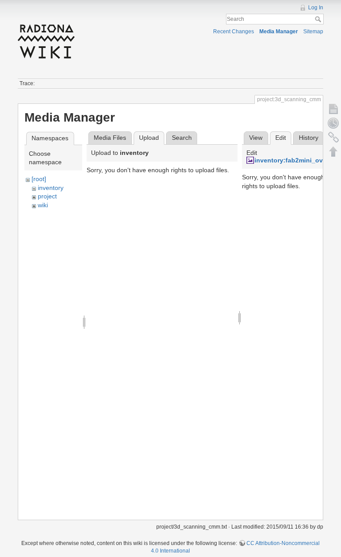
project (47, 196)
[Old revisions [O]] (333, 123)
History (308, 137)
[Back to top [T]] (333, 151)
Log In (315, 7)
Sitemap (313, 31)
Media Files (110, 137)
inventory (50, 187)
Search (319, 19)
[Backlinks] (333, 137)
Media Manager (278, 31)
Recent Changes (233, 31)
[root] (39, 178)
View (255, 137)
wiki (43, 205)
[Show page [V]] (333, 109)
